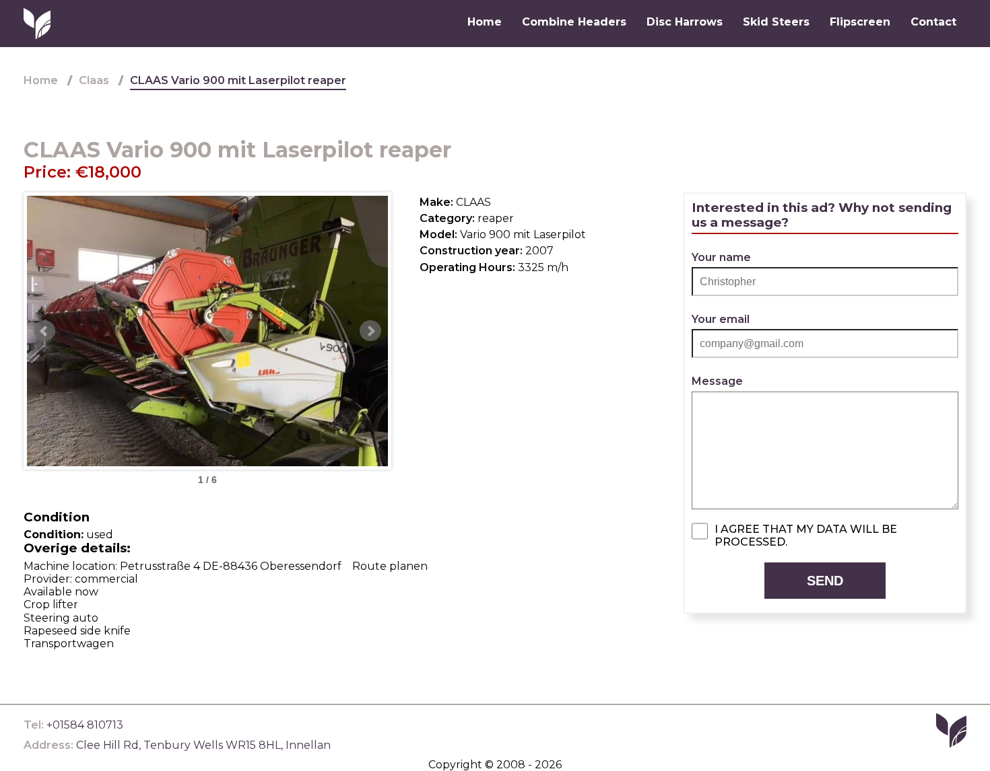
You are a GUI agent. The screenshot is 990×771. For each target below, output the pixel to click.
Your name (721, 257)
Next (370, 331)
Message (717, 381)
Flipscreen (860, 21)
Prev (44, 331)
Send (825, 580)
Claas (94, 80)
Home (484, 21)
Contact (933, 21)
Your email (721, 319)
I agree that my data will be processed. (806, 535)
